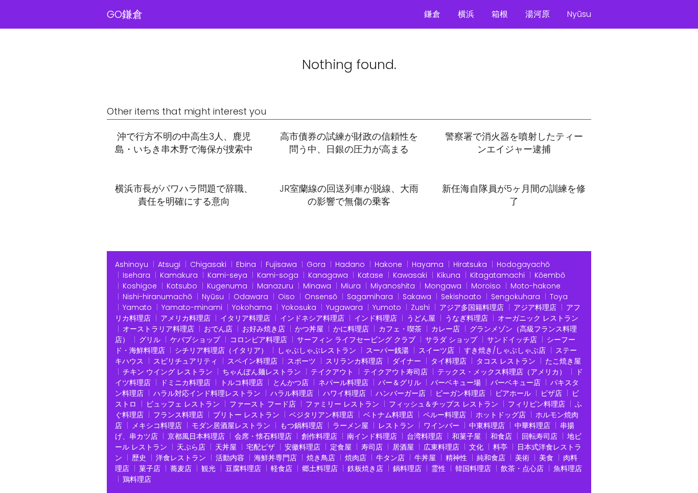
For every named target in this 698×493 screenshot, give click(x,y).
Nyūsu (579, 14)
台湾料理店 (425, 436)
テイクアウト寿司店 (395, 372)
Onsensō (321, 297)
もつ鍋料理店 (301, 425)
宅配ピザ (260, 447)
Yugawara (344, 307)
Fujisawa (281, 264)
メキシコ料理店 (157, 425)
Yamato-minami (191, 307)
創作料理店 (319, 436)
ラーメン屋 (350, 425)
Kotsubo (182, 286)
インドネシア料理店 (312, 318)
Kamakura (179, 275)
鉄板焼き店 (365, 468)
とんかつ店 (291, 382)
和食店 (501, 436)
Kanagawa (328, 275)
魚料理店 (567, 468)
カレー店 (445, 329)
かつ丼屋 (309, 329)
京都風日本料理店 (196, 436)
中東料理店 (487, 425)
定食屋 (341, 447)
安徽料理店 (302, 447)
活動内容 (230, 458)
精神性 (456, 458)
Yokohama (252, 307)
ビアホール (513, 393)
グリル (149, 339)
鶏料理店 (137, 479)
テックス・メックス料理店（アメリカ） (501, 372)
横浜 (466, 14)
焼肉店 (355, 458)
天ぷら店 (191, 447)
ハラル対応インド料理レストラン (207, 393)
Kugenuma (227, 286)
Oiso (286, 297)
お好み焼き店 (263, 329)
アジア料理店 (535, 307)
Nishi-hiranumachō (157, 297)
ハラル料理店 (291, 393)
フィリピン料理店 (536, 404)
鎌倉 (432, 14)
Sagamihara (370, 297)
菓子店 (149, 468)
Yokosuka (299, 307)
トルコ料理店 (241, 382)
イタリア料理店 (245, 318)
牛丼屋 (425, 458)
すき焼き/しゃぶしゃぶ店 (505, 350)
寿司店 (372, 447)
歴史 (139, 458)
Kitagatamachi (497, 275)
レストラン (396, 425)
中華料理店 (532, 425)
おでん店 (218, 329)
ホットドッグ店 (501, 415)
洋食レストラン (181, 458)
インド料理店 (375, 318)
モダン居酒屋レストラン (231, 425)
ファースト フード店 (262, 404)
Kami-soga (277, 275)
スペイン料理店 (252, 361)
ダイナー (406, 361)
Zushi (420, 307)
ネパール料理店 (343, 382)
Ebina (246, 264)
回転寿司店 (539, 436)
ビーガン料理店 (460, 393)
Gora (316, 264)
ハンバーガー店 (401, 393)
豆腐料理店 (243, 468)
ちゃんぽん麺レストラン (261, 372)
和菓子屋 (466, 436)
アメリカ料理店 (185, 318)
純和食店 (491, 458)
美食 (546, 458)
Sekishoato (461, 297)
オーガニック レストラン (538, 318)
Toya (559, 297)
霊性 (438, 468)
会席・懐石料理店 (263, 436)
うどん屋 (421, 318)
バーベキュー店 (516, 382)
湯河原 (537, 14)
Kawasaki (410, 275)
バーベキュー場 (456, 382)
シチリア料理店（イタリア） (221, 350)
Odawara (251, 297)
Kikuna (448, 275)
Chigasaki (208, 264)
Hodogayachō (523, 264)
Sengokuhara (515, 297)
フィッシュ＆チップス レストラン (443, 404)
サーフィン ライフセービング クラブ (356, 339)
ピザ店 (551, 393)
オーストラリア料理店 (158, 329)
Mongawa (443, 286)
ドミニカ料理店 (185, 382)
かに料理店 (351, 329)
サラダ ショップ (451, 339)
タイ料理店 (449, 361)
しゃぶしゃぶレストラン (316, 350)
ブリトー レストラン (246, 415)
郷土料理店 (320, 468)
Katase (370, 275)
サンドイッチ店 (512, 339)
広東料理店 (441, 447)
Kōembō (549, 275)
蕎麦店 (181, 468)
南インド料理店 (372, 436)
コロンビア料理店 (258, 339)
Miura (351, 286)
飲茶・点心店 (522, 468)
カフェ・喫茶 (400, 329)
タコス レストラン (506, 361)
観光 (208, 468)
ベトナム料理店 (388, 415)
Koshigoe (140, 286)
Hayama (428, 264)
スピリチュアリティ (185, 361)
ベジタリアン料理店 (321, 415)
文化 (476, 447)
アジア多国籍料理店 (471, 307)
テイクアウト (332, 372)
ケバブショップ (195, 339)
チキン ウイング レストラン (168, 372)
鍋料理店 (407, 468)
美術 (522, 458)
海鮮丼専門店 (275, 458)
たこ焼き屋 (563, 361)
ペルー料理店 (444, 415)
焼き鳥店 (321, 458)
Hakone (388, 264)
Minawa (317, 286)
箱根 (500, 14)
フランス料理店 (178, 415)
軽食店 (281, 468)
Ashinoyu (131, 264)
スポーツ (301, 361)
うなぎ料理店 (466, 318)
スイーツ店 (436, 350)
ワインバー (441, 425)
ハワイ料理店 (344, 393)
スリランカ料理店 (354, 361)
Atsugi (169, 264)
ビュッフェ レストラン (183, 404)
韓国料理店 (473, 468)
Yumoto (387, 307)
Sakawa (417, 297)
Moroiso (486, 286)
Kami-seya (227, 275)
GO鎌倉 (125, 14)
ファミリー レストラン (342, 404)
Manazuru (275, 286)
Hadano (350, 264)
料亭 (500, 447)
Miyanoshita (392, 286)
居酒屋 (403, 447)
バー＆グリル (399, 382)
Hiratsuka (470, 264)
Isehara (136, 275)
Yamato (137, 307)
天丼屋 (226, 447)
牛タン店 (390, 458)
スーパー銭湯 (387, 350)
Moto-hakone (535, 286)
